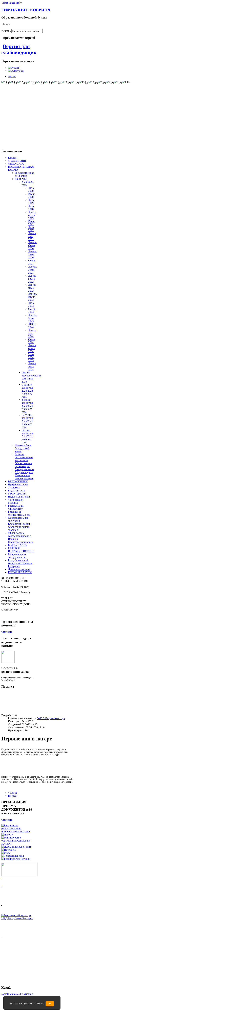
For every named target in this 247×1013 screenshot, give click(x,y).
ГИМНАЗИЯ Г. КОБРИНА (25, 10)
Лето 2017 (31, 229)
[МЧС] (5, 852)
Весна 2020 (31, 195)
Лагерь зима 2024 (32, 366)
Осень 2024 (31, 341)
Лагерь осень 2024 (32, 348)
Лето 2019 (31, 201)
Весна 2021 (31, 223)
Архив (12, 76)
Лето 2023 (31, 304)
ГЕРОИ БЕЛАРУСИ (20, 572)
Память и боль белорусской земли (23, 448)
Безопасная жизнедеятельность (19, 513)
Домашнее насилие (19, 569)
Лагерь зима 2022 (32, 287)
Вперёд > (13, 795)
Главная (12, 157)
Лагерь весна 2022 (32, 278)
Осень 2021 (31, 262)
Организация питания (15, 501)
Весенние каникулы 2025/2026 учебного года (27, 420)
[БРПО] (17, 831)
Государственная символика (24, 174)
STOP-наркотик (17, 493)
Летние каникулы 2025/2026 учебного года (27, 436)
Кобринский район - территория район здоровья (19, 526)
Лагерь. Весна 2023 (32, 296)
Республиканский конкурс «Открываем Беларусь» (20, 563)
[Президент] (8, 849)
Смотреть (6, 631)
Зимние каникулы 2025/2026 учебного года (27, 405)
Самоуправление (24, 469)
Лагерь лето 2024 (32, 333)
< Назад (12, 792)
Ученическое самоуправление (24, 477)
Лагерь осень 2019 (32, 215)
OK (49, 1003)
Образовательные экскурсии (18, 519)
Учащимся (14, 487)
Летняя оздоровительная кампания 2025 (31, 377)
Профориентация (18, 484)
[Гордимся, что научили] (15, 858)
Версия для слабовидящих (18, 49)
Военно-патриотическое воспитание (24, 457)
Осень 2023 (31, 310)
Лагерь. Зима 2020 (32, 254)
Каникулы (21, 178)
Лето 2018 (31, 208)
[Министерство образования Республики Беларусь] (17, 843)
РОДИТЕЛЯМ (16, 490)
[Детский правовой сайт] (16, 846)
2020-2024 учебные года (51, 718)
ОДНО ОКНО (16, 163)
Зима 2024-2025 (31, 357)
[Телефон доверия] (12, 855)
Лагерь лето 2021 (32, 236)
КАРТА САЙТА (17, 545)
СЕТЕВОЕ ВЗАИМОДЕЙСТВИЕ (21, 549)
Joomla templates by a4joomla (17, 993)
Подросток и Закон (19, 496)
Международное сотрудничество (17, 556)
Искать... (6, 30)
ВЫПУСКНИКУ (18, 481)
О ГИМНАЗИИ (17, 160)
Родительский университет (16, 507)
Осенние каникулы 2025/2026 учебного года (27, 390)
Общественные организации (23, 465)
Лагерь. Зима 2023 (32, 318)
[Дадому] (7, 834)
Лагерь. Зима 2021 (32, 269)
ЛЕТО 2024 (31, 326)
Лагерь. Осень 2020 (32, 245)
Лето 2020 (31, 189)
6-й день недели (24, 472)
